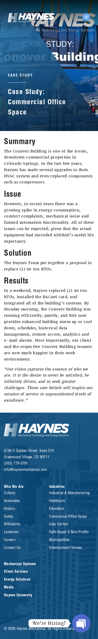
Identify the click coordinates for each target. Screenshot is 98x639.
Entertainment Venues (65, 547)
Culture (9, 492)
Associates (12, 500)
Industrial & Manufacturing (69, 492)
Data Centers (58, 524)
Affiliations (12, 524)
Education (56, 508)
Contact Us (12, 547)
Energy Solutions (17, 579)
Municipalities (59, 539)
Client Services (16, 571)
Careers (9, 539)
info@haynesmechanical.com (25, 469)
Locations (11, 531)
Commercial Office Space (68, 516)
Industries (57, 486)
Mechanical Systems (20, 563)
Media (9, 587)
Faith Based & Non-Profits (69, 531)
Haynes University (18, 595)
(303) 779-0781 (16, 463)
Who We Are (14, 486)
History (9, 508)
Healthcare (57, 500)
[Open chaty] (81, 623)
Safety (8, 516)
